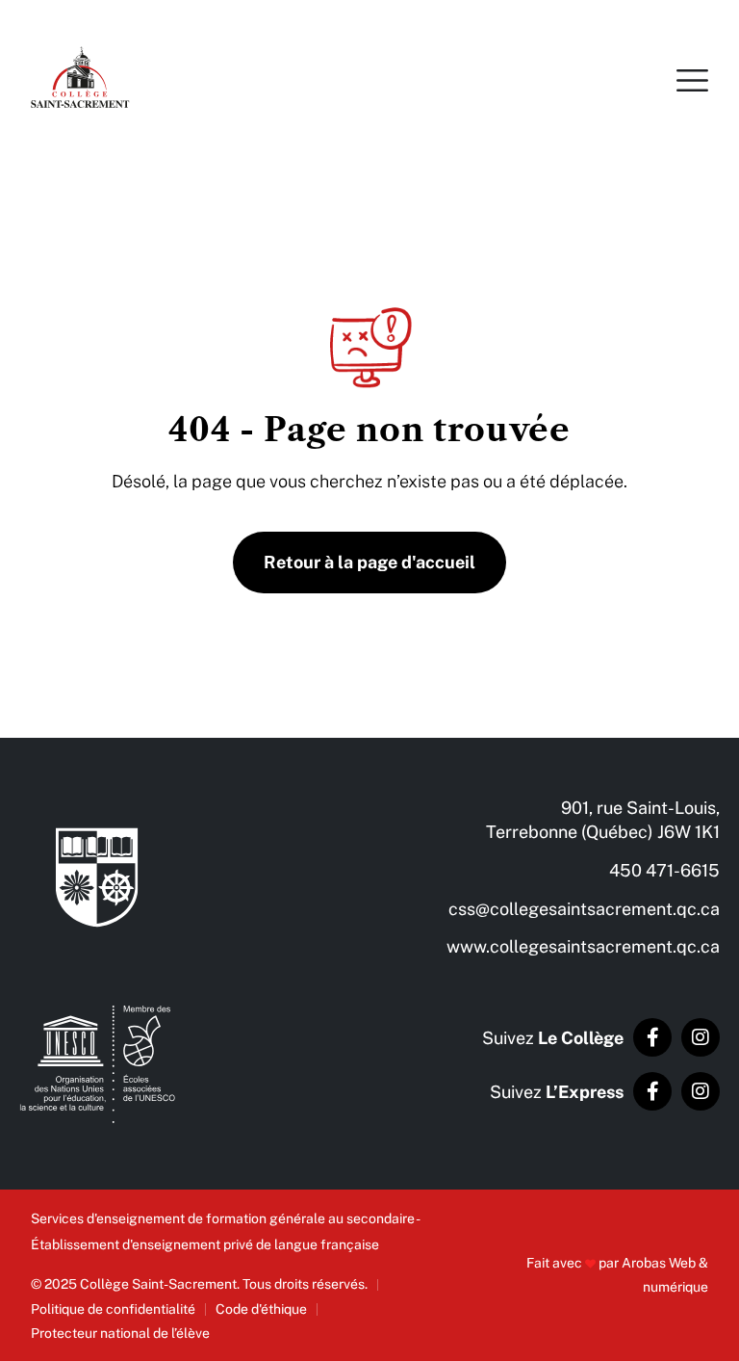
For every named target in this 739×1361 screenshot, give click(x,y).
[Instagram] (700, 1037)
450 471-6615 (664, 870)
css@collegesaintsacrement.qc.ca (584, 909)
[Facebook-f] (652, 1037)
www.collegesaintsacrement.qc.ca (583, 946)
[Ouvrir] (692, 80)
